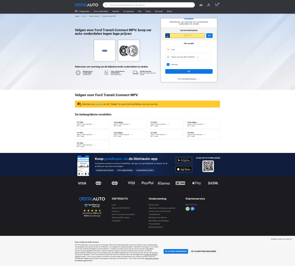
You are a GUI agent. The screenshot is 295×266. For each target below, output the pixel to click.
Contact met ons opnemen (160, 211)
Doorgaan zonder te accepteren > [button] (282, 239)
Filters (148, 11)
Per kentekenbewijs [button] (187, 78)
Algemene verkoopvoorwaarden (162, 208)
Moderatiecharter (156, 227)
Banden (115, 11)
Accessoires (128, 11)
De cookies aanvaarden (176, 251)
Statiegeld (116, 220)
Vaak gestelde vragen (121, 217)
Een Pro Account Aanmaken (123, 214)
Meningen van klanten (158, 217)
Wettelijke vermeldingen (159, 220)
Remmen (159, 11)
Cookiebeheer (154, 214)
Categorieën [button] (84, 11)
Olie (139, 11)
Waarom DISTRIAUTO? (121, 208)
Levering (115, 211)
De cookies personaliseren (203, 251)
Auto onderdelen (101, 11)
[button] (201, 5)
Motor (169, 11)
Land (114, 204)
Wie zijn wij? (154, 204)
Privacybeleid (154, 223)
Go (209, 35)
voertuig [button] (95, 67)
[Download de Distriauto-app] (184, 160)
